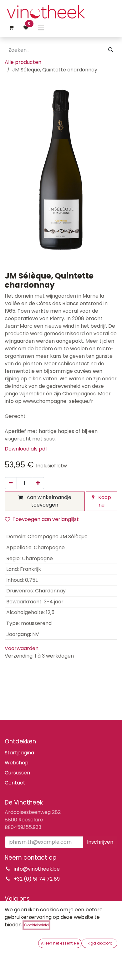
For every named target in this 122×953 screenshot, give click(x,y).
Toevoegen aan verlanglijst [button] (46, 519)
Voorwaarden (21, 648)
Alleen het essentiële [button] (60, 943)
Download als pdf (26, 448)
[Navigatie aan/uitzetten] (41, 27)
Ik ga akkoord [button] (100, 943)
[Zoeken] (110, 50)
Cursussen (17, 772)
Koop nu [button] (104, 501)
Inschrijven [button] (100, 842)
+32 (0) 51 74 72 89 (37, 879)
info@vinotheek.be (37, 868)
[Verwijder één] (11, 483)
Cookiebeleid (36, 925)
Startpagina (19, 752)
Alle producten (23, 62)
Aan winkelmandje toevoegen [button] (48, 501)
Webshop (16, 762)
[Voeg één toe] (38, 483)
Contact (15, 782)
